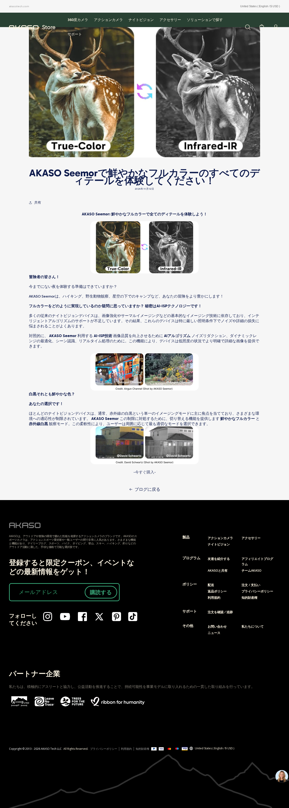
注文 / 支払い (251, 585)
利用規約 (214, 597)
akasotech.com (19, 6)
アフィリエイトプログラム (257, 561)
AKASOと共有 (218, 570)
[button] (170, 20)
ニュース (214, 633)
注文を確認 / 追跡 (220, 612)
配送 (211, 585)
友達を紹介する (219, 559)
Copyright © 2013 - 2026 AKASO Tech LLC (35, 749)
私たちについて (253, 626)
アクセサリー (251, 538)
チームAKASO (251, 570)
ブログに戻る (147, 489)
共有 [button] (37, 202)
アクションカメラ (220, 538)
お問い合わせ (217, 626)
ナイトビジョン (219, 544)
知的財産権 (249, 597)
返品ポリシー (217, 591)
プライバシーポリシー (257, 591)
